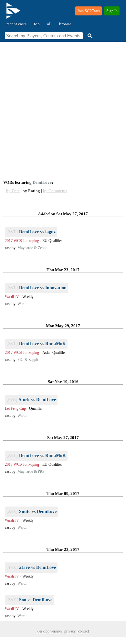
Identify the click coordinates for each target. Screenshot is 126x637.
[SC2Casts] (14, 13)
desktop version (49, 631)
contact (83, 631)
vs (31, 231)
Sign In (112, 11)
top (37, 24)
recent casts (16, 24)
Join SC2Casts (88, 11)
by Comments (55, 190)
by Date (13, 190)
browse (65, 24)
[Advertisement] (63, 111)
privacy (70, 631)
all (49, 24)
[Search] (89, 35)
